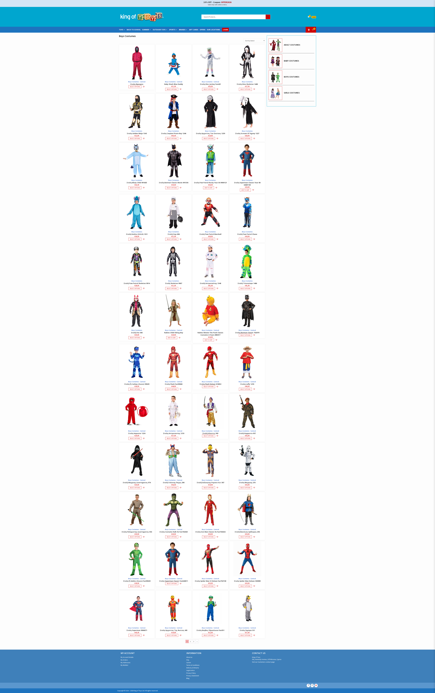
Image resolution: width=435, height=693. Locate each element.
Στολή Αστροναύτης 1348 (210, 283)
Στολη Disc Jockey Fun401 (210, 84)
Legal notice (190, 670)
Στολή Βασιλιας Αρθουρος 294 (247, 532)
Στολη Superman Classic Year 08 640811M (247, 184)
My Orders (124, 660)
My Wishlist (124, 665)
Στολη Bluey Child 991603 (137, 183)
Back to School (134, 30)
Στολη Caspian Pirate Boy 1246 (173, 133)
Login (225, 30)
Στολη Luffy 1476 (247, 384)
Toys (121, 30)
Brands (182, 30)
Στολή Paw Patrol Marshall (210, 234)
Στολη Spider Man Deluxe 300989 (247, 581)
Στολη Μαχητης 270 (247, 482)
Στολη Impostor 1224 (136, 433)
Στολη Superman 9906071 (137, 630)
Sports (172, 30)
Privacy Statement (192, 676)
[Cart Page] (308, 17)
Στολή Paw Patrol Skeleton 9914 (137, 283)
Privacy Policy (191, 673)
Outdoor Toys (159, 30)
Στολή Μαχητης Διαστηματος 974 (137, 482)
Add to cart (209, 188)
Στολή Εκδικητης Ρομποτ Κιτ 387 (210, 482)
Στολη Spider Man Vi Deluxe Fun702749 (210, 581)
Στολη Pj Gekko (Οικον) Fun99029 (136, 581)
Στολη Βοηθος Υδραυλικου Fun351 (210, 630)
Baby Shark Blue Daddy (173, 84)
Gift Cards (193, 30)
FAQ (187, 660)
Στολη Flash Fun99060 (173, 384)
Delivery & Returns (192, 668)
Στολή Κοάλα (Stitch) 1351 (137, 234)
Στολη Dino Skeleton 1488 (247, 84)
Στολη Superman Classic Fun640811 (173, 581)
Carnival (142, 82)
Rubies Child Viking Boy (173, 333)
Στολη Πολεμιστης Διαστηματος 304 (137, 532)
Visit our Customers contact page (263, 662)
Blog (187, 678)
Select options (135, 86)
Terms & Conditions (192, 665)
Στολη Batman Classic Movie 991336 (173, 183)
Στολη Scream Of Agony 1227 (247, 133)
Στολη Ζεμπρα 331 (247, 630)
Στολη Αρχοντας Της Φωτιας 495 (173, 630)
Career (188, 663)
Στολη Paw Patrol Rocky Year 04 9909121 (210, 183)
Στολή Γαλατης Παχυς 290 (173, 482)
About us (189, 657)
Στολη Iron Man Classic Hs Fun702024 (210, 532)
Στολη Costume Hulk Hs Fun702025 (174, 532)
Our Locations (213, 30)
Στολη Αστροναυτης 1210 (173, 433)
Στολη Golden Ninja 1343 (137, 133)
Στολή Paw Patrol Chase (247, 234)
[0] (313, 30)
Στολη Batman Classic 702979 (247, 333)
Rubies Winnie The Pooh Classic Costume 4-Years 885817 (210, 334)
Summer (145, 30)
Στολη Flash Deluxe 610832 (210, 384)
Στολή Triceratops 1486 (247, 283)
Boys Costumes (133, 82)
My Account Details (127, 657)
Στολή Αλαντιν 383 (210, 433)
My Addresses (125, 663)
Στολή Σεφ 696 (174, 234)
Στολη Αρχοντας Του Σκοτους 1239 (210, 133)
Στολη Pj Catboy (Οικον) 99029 (136, 384)
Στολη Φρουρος (136, 84)
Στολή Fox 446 (137, 333)
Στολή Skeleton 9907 (173, 283)
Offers (202, 30)
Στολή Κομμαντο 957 (247, 433)
